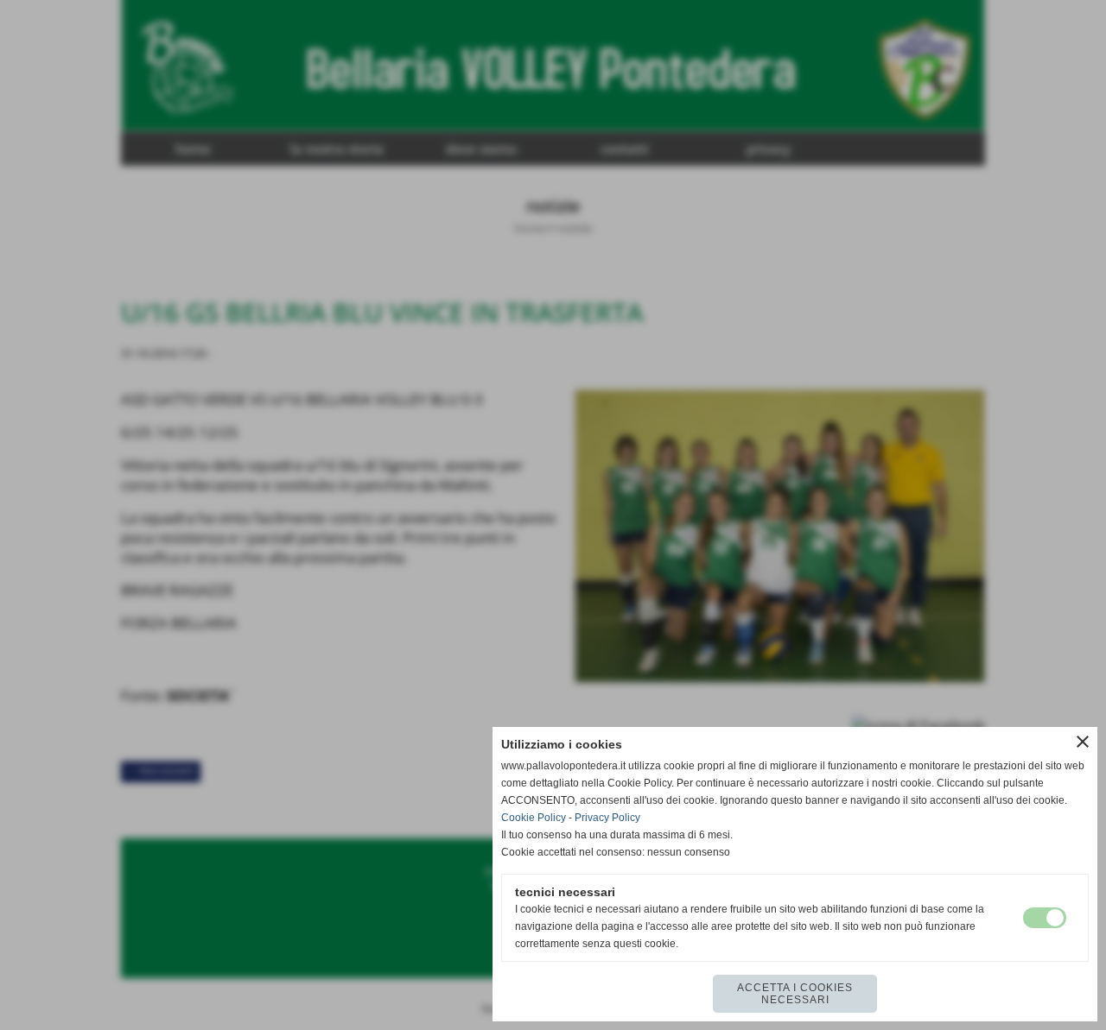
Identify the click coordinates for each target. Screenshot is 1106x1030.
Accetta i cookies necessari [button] (795, 994)
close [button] (1082, 741)
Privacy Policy (607, 818)
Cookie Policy (533, 818)
